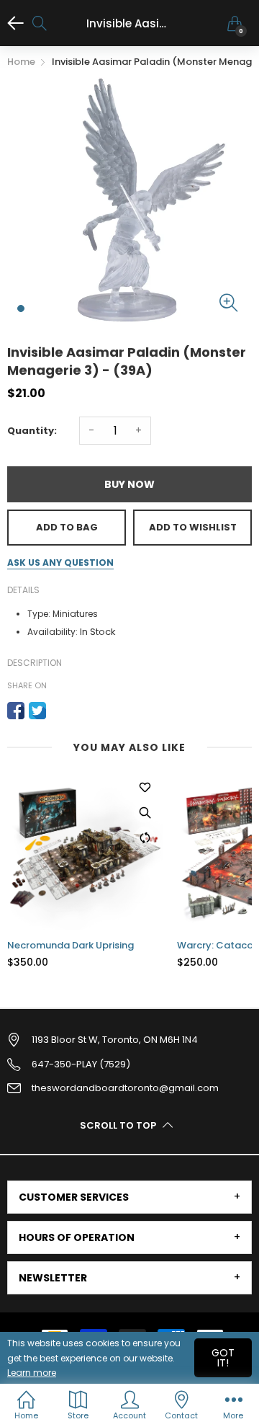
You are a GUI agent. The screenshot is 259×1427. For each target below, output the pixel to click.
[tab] (129, 1197)
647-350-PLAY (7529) (81, 1064)
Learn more (31, 1372)
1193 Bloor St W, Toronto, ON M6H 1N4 (115, 1039)
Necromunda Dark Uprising (70, 945)
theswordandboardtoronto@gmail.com (125, 1088)
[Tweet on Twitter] (37, 710)
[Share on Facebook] (15, 710)
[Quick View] (144, 812)
